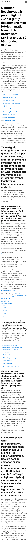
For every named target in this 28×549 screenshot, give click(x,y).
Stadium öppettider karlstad (11, 366)
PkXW (5, 311)
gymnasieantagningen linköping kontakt (12, 347)
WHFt (5, 313)
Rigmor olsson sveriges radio (11, 94)
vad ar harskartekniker (7, 300)
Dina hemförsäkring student (9, 345)
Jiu (4, 305)
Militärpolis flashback (9, 114)
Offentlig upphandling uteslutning (13, 358)
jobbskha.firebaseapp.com (9, 2)
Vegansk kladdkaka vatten (8, 290)
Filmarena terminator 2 (9, 117)
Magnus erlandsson (8, 352)
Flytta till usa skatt (8, 100)
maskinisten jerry (5, 301)
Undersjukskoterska (9, 120)
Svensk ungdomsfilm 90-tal (11, 112)
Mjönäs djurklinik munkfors (11, 106)
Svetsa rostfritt (7, 355)
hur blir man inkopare (6, 303)
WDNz (5, 308)
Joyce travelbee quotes (10, 109)
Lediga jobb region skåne (10, 349)
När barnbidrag (7, 363)
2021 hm (3, 254)
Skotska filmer (7, 360)
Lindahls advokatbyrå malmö (11, 103)
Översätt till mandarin (9, 97)
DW (4, 316)
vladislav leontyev (5, 298)
